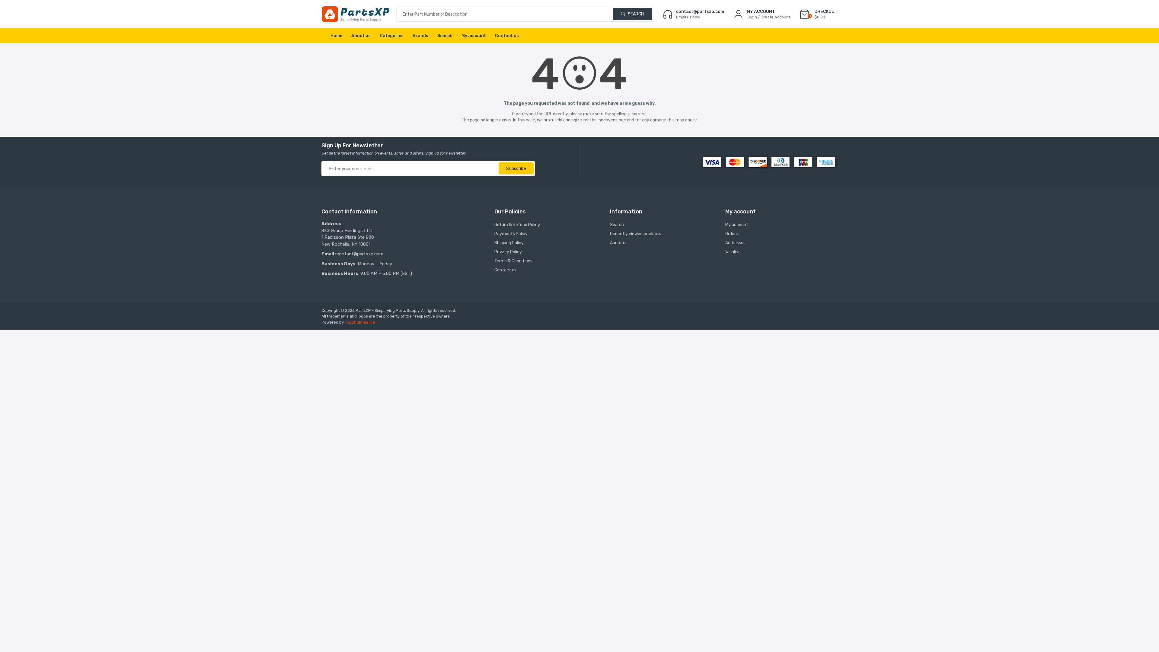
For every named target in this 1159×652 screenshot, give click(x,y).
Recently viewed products (635, 233)
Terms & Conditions (513, 261)
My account (473, 35)
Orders (731, 233)
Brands (420, 35)
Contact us (507, 35)
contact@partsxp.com (360, 254)
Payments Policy (511, 233)
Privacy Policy (508, 251)
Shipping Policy (509, 242)
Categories (392, 35)
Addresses (735, 242)
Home (336, 35)
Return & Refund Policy (517, 224)
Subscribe (516, 168)
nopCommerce (360, 322)
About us (361, 35)
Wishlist (732, 251)
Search (635, 14)
